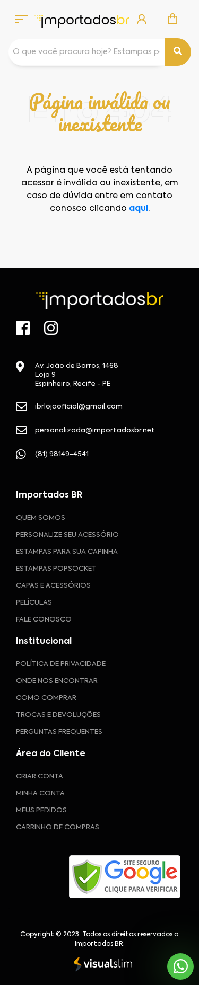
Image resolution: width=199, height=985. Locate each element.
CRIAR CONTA (39, 776)
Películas (34, 602)
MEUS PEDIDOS (41, 810)
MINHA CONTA (40, 793)
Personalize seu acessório (67, 534)
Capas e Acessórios (53, 585)
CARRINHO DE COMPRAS (57, 827)
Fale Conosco (44, 619)
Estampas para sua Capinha (67, 551)
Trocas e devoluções (58, 715)
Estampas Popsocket (56, 568)
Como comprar (46, 698)
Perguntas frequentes (59, 732)
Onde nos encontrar (57, 681)
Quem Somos (40, 517)
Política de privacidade (61, 664)
